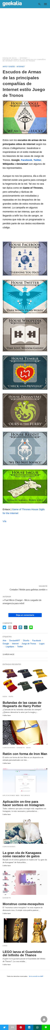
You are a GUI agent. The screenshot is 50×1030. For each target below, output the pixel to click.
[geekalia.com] (12, 4)
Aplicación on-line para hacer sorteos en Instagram (23, 803)
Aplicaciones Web (11, 795)
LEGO (5, 945)
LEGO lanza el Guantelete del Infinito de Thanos (22, 953)
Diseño (26, 640)
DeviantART (14, 640)
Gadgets (21, 747)
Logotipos (10, 646)
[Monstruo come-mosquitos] (25, 882)
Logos (42, 643)
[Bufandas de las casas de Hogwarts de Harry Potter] (25, 681)
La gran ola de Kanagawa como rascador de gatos (22, 854)
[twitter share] (4, 627)
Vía (4, 521)
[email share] (9, 627)
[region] (25, 31)
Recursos (25, 795)
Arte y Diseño (9, 67)
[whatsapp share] (25, 627)
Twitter (20, 646)
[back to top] (44, 1019)
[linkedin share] (20, 627)
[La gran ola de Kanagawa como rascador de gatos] (25, 831)
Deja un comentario (25, 615)
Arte (4, 640)
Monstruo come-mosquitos (23, 904)
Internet (23, 58)
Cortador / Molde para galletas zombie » (28, 589)
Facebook (36, 640)
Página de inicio (10, 58)
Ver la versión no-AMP (36, 976)
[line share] (31, 627)
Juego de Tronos (29, 643)
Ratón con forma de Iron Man (25, 754)
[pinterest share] (15, 627)
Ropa (11, 696)
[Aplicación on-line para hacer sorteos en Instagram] (25, 780)
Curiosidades (9, 747)
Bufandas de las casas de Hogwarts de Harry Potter (22, 704)
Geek (5, 696)
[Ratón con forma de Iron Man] (25, 732)
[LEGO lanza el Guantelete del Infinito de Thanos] (25, 930)
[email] (12, 1027)
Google (6, 643)
